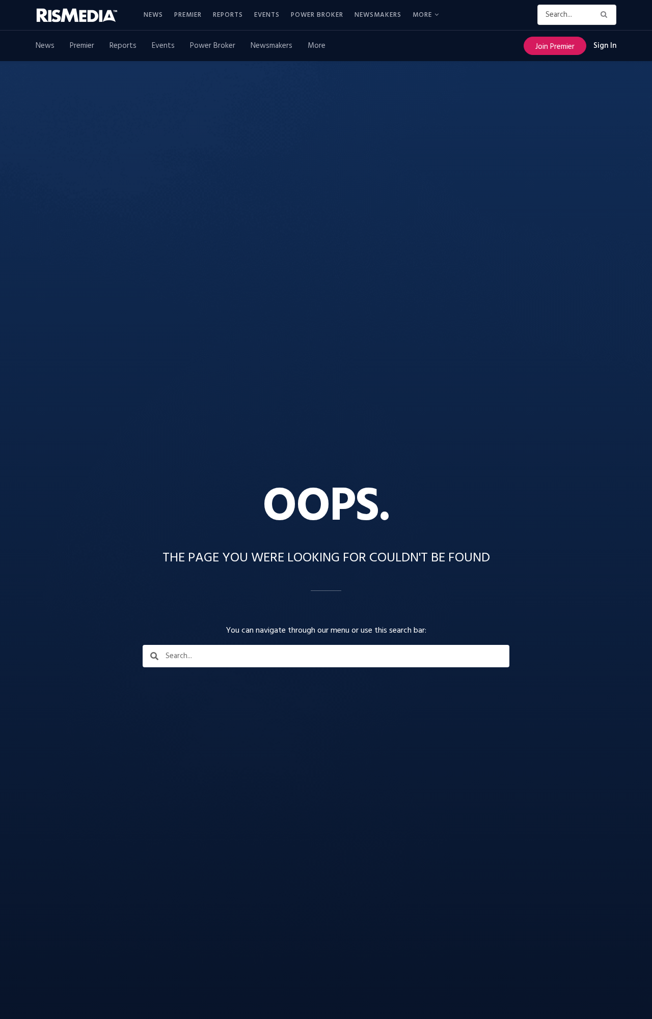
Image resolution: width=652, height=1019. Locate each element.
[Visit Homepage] (82, 15)
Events (267, 15)
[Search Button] (605, 15)
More (422, 15)
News (153, 15)
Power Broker (317, 15)
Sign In (604, 46)
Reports (228, 15)
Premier (188, 15)
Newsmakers (378, 15)
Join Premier (555, 47)
